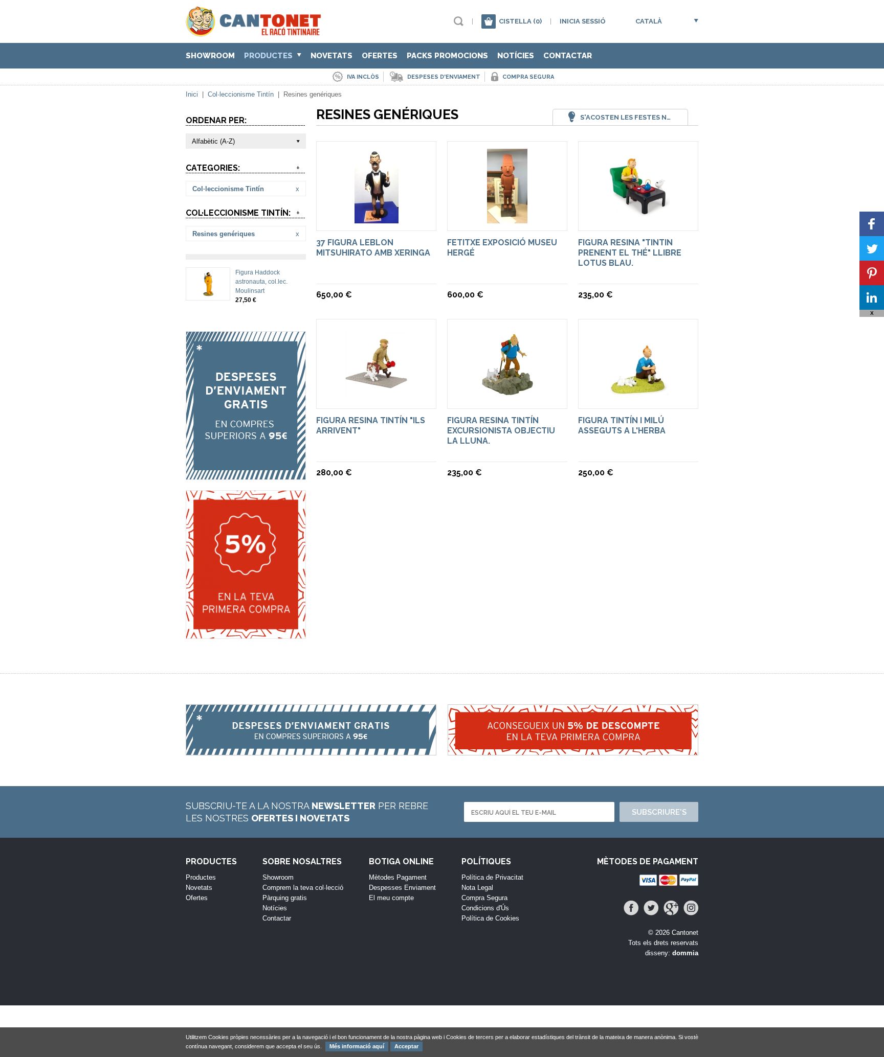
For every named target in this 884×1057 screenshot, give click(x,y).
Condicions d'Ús (485, 908)
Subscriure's (659, 812)
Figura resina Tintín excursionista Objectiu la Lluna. (501, 431)
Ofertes (379, 55)
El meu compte (391, 898)
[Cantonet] (256, 32)
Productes (269, 55)
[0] (488, 21)
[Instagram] (690, 908)
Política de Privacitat (492, 877)
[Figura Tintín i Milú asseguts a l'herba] (638, 396)
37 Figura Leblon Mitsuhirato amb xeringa (373, 248)
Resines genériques (223, 234)
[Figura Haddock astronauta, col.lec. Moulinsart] (208, 292)
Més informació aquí (356, 1046)
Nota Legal (477, 887)
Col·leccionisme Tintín (241, 94)
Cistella (520, 21)
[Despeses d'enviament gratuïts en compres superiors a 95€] (246, 405)
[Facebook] (631, 908)
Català (648, 21)
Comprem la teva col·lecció (302, 887)
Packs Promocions (447, 55)
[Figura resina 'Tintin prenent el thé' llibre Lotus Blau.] (638, 218)
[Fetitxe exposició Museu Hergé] (507, 218)
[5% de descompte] (246, 564)
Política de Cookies (490, 918)
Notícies (515, 55)
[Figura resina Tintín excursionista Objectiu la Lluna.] (507, 396)
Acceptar (406, 1046)
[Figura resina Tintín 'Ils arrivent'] (376, 396)
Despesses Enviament (402, 887)
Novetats (331, 55)
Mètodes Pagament (398, 877)
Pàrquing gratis (284, 898)
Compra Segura (484, 898)
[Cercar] (458, 21)
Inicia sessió (583, 21)
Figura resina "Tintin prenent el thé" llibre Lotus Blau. (629, 253)
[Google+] (671, 908)
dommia (685, 953)
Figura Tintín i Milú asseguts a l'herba (622, 425)
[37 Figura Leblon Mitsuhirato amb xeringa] (377, 218)
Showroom (210, 55)
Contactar (567, 55)
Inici (192, 94)
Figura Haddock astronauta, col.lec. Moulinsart (261, 281)
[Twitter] (651, 908)
